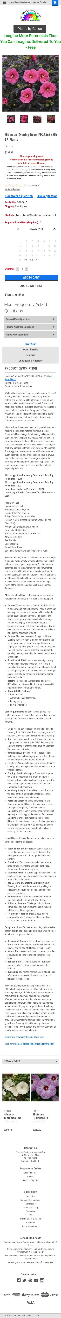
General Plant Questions (18, 319)
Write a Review (12, 189)
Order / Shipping (30, 1207)
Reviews (30, 355)
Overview (30, 344)
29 (25, 260)
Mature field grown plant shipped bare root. (24, 1037)
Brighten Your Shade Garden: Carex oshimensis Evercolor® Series (30, 1243)
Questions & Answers (31, 360)
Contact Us (31, 1204)
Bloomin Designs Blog (30, 1200)
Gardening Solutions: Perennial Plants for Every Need (30, 1262)
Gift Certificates (31, 1173)
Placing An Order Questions (20, 327)
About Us (31, 1196)
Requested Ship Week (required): (23, 222)
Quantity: (9, 268)
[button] (30, 29)
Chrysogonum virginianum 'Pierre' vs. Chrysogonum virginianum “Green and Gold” (30, 1250)
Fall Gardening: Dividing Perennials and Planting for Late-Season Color (30, 1257)
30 (31, 260)
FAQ (30, 1215)
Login (34, 2)
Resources (30, 1222)
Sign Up (43, 2)
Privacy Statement (30, 1226)
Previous (4, 83)
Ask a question (47, 196)
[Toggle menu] (4, 4)
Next (56, 83)
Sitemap (38, 1315)
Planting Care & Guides (30, 1219)
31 (37, 260)
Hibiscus (7, 1111)
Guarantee (30, 1211)
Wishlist (30, 1176)
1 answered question (19, 196)
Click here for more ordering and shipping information (29, 1044)
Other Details (30, 349)
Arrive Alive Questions (17, 334)
